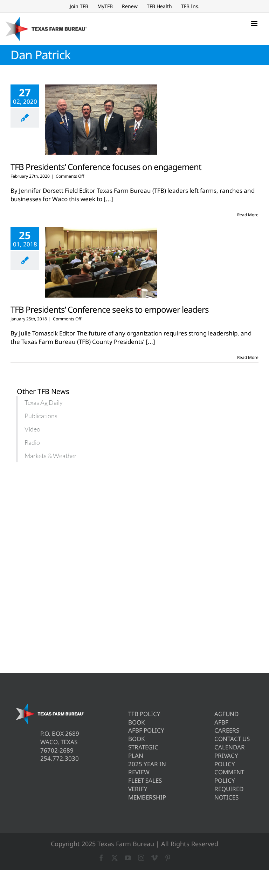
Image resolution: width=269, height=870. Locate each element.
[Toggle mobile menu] (254, 23)
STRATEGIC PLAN (143, 751)
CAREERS (226, 730)
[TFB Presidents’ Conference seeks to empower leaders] (101, 262)
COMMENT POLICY (229, 776)
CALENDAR (229, 747)
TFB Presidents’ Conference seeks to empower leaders (110, 309)
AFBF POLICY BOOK (146, 734)
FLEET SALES (145, 780)
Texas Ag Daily (44, 402)
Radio (32, 442)
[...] (108, 199)
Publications (41, 416)
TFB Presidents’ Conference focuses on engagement (106, 166)
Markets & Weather (51, 456)
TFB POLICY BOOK (144, 718)
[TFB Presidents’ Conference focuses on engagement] (101, 119)
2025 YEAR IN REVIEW (147, 768)
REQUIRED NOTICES (228, 793)
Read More (247, 215)
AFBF (221, 722)
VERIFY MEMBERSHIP (147, 793)
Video (32, 429)
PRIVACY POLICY (226, 760)
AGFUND (226, 714)
